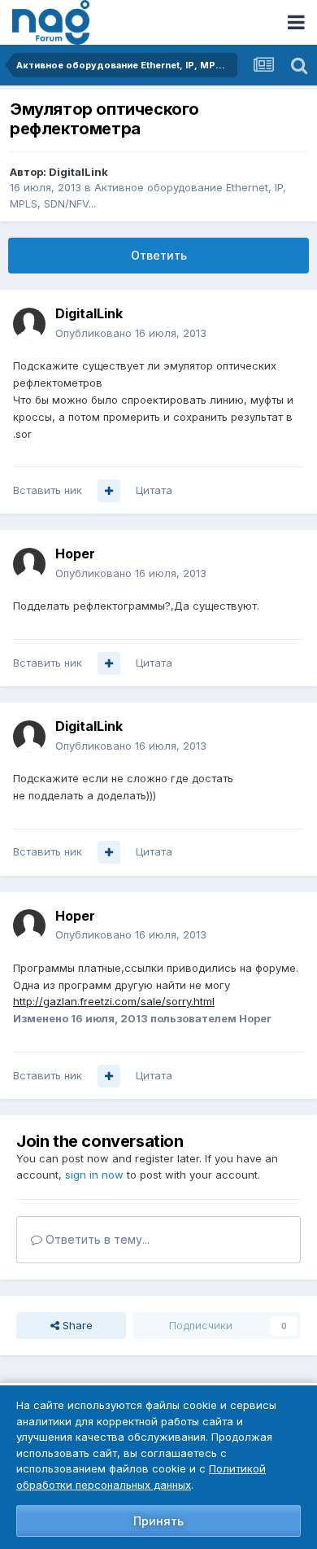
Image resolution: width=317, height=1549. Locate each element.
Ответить (159, 255)
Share (76, 1325)
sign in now (94, 1174)
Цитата (154, 490)
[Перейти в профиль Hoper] (29, 564)
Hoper (75, 553)
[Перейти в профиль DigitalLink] (29, 324)
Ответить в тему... (96, 1239)
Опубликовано (130, 332)
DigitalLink (78, 171)
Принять (158, 1521)
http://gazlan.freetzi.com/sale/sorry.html (114, 1001)
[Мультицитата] (109, 490)
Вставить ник (47, 490)
